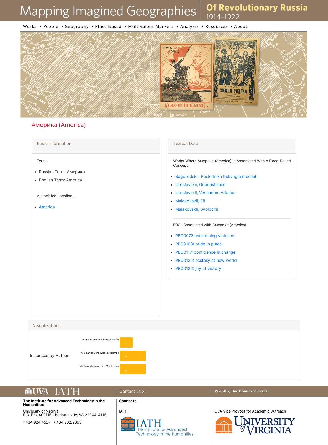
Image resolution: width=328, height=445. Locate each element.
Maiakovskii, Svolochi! (196, 209)
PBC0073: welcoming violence (204, 235)
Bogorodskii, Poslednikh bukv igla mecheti (216, 176)
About (240, 26)
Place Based (108, 26)
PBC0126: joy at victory (198, 268)
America (47, 206)
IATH (123, 411)
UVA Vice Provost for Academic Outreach (250, 411)
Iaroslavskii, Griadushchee (200, 184)
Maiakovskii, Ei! (190, 200)
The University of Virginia (249, 391)
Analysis (189, 26)
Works (30, 26)
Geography (77, 26)
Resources (216, 26)
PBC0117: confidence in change (205, 252)
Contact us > (132, 391)
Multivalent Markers (151, 26)
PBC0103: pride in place (198, 243)
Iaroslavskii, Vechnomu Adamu (204, 192)
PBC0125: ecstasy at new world (206, 260)
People (50, 26)
